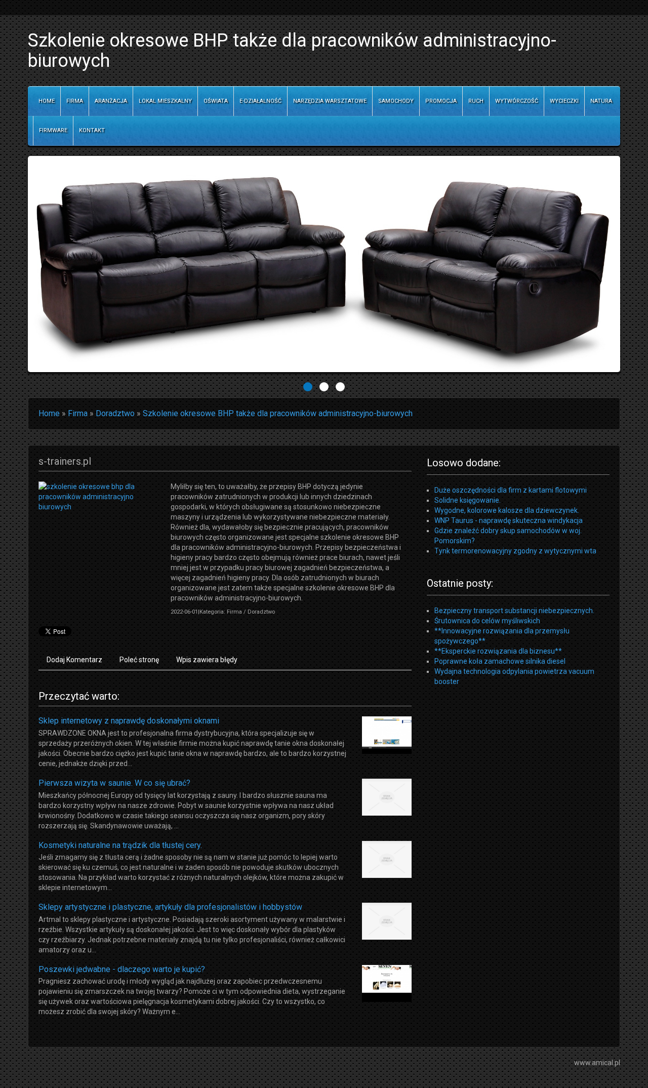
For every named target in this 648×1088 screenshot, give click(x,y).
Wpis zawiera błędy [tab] (206, 660)
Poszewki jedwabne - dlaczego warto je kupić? (121, 969)
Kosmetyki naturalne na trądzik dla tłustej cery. (120, 845)
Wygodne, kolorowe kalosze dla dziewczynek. (506, 510)
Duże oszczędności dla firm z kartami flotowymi (510, 490)
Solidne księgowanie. (467, 500)
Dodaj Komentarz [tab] (74, 660)
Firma (78, 413)
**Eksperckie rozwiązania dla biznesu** (498, 651)
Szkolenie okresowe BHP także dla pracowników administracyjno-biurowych (278, 413)
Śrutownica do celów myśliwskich (487, 621)
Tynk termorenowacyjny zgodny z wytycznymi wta (515, 551)
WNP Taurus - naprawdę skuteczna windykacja (508, 520)
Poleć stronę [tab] (139, 660)
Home (49, 413)
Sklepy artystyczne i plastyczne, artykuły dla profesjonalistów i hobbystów (170, 907)
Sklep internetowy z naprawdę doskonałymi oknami (128, 721)
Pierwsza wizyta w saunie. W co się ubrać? (114, 783)
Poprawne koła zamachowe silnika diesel (499, 661)
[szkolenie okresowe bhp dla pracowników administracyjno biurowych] (100, 496)
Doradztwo (115, 413)
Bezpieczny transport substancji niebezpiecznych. (514, 611)
